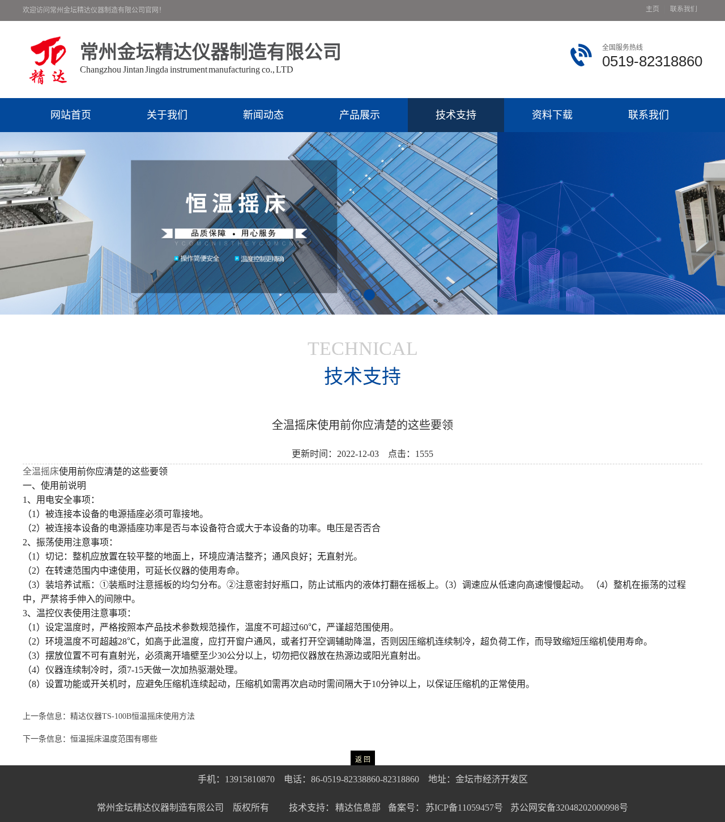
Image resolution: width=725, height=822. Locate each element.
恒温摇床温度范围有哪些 (113, 739)
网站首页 (70, 115)
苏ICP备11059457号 (464, 807)
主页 (652, 9)
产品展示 (359, 115)
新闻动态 (263, 115)
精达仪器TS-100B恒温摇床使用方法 (132, 716)
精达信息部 (358, 807)
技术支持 (456, 115)
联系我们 (683, 9)
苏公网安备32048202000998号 (569, 807)
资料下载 (552, 115)
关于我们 (167, 115)
